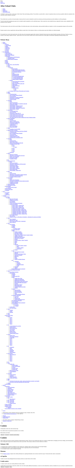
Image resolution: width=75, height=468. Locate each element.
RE (12, 260)
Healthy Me (12, 364)
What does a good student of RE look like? (18, 164)
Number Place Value (18, 278)
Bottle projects (12, 331)
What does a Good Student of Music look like (18, 174)
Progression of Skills (13, 135)
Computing (10, 100)
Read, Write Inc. (13, 222)
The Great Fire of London (19, 251)
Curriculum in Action (11, 185)
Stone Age (16, 297)
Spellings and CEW (16, 229)
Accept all (7, 434)
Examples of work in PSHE (15, 129)
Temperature (19, 248)
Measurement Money (18, 284)
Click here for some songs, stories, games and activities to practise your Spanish (24, 381)
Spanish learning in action (14, 136)
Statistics (16, 287)
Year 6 (13, 151)
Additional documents (14, 183)
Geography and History (16, 295)
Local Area (17, 296)
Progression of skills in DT (15, 122)
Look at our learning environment (16, 203)
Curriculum (7, 63)
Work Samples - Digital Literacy (16, 106)
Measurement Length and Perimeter (21, 281)
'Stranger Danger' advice (12, 393)
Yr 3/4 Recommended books (17, 77)
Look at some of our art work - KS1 (16, 115)
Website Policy (5, 417)
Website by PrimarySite (7, 420)
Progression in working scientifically (16, 97)
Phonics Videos (17, 228)
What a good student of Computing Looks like (18, 103)
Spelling (13, 86)
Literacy (9, 66)
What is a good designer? (14, 121)
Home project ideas (13, 126)
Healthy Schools (8, 406)
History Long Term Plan (14, 156)
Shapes (16, 241)
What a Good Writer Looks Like (18, 83)
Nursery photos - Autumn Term (18, 205)
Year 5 (13, 150)
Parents (4, 9)
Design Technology (11, 118)
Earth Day (12, 375)
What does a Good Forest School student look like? (19, 180)
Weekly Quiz (12, 335)
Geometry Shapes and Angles (20, 286)
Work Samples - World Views (15, 170)
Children (4, 195)
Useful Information (11, 387)
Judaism (16, 267)
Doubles (16, 239)
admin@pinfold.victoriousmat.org (10, 413)
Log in (1, 2)
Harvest (18, 262)
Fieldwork (12, 152)
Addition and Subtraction (19, 279)
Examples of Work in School (15, 176)
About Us (4, 43)
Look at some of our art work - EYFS (17, 114)
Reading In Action (15, 74)
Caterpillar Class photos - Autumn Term (19, 211)
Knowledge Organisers (14, 272)
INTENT (11, 119)
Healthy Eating (15, 365)
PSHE (9, 128)
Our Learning (12, 224)
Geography (10, 138)
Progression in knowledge (14, 98)
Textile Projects (13, 124)
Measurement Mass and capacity (21, 282)
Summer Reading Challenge (17, 79)
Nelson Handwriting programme (18, 81)
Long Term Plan (15, 82)
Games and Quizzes (13, 377)
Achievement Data (8, 53)
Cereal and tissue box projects (15, 326)
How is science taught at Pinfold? (16, 95)
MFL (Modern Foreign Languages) (18, 268)
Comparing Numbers (18, 232)
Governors (7, 190)
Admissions (7, 47)
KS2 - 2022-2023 (11, 400)
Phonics (13, 227)
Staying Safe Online (9, 189)
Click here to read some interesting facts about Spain (19, 382)
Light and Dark (17, 290)
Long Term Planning (14, 102)
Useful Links (12, 306)
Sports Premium (8, 188)
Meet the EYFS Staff (14, 198)
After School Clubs (6, 12)
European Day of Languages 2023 (16, 137)
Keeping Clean (15, 368)
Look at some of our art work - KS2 (16, 116)
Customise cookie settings (14, 434)
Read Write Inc (12, 202)
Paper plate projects (13, 328)
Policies (6, 61)
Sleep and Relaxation (16, 366)
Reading (11, 67)
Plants (16, 257)
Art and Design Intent (14, 111)
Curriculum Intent (13, 94)
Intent (11, 101)
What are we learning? (14, 200)
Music (9, 171)
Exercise (13, 367)
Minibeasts (17, 256)
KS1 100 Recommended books (18, 76)
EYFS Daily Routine (14, 214)
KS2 (15, 89)
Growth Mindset (13, 371)
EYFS (9, 65)
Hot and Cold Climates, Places (20, 254)
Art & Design (10, 110)
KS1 (15, 88)
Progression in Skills (13, 104)
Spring (11, 311)
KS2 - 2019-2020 (11, 401)
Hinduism (16, 266)
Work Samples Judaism (14, 166)
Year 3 (13, 148)
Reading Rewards (15, 75)
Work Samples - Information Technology (17, 107)
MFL (8, 379)
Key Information (6, 51)
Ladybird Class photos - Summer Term (19, 210)
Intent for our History (14, 154)
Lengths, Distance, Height (22, 245)
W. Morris (16, 305)
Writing (11, 80)
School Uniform (10, 389)
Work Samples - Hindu (14, 167)
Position (16, 249)
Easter (18, 265)
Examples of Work (13, 158)
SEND (6, 60)
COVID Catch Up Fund (12, 187)
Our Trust (7, 50)
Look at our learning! (14, 204)
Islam (11, 348)
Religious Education (11, 160)
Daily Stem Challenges (14, 336)
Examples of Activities (14, 182)
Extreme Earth (17, 298)
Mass (18, 246)
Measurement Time (18, 285)
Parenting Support (11, 394)
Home (4, 8)
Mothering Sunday (20, 264)
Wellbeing (9, 407)
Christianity (17, 261)
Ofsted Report (7, 52)
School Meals (10, 391)
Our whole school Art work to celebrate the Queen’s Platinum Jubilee (22, 117)
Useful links (12, 337)
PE (8, 159)
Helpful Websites (15, 87)
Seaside (16, 258)
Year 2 (13, 146)
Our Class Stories (13, 308)
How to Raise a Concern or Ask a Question (13, 408)
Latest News (7, 194)
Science (9, 93)
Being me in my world (14, 370)
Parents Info (5, 10)
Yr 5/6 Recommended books (17, 78)
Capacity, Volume (20, 247)
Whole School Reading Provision (18, 69)
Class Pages (7, 196)
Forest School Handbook (14, 179)
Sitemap (4, 415)
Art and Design (15, 303)
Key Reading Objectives (16, 71)
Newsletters (7, 192)
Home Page (2, 3)
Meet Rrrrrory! (12, 399)
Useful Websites (13, 374)
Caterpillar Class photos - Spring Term (19, 212)
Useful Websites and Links (15, 269)
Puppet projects (13, 327)
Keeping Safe (14, 369)
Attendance (10, 388)
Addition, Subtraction (18, 236)
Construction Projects (14, 123)
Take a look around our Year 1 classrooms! (18, 221)
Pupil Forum (7, 395)
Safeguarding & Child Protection (14, 57)
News (4, 191)
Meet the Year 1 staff (13, 220)
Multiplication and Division (20, 237)
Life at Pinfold (7, 384)
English (9, 383)
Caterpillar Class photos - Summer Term (19, 213)
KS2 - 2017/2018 (11, 402)
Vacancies (7, 49)
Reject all (2, 434)
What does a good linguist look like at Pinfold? (18, 131)
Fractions (16, 283)
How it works (10, 396)
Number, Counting (18, 231)
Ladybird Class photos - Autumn (18, 208)
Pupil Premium (8, 186)
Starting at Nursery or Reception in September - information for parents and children (25, 216)
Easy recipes (12, 330)
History (9, 153)
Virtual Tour (7, 48)
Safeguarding (7, 56)
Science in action (13, 99)
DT (8, 324)
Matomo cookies (6, 453)
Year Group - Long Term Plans (13, 64)
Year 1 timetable (13, 219)
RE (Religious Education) (17, 300)
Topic (13, 250)
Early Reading (15, 68)
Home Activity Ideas (9, 315)
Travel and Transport (18, 255)
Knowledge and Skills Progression (16, 175)
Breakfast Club (10, 390)
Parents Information (11, 184)
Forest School (10, 177)
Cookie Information (6, 416)
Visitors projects (13, 403)
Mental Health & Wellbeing (13, 59)
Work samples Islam (13, 169)
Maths (9, 92)
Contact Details (8, 45)
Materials (16, 252)
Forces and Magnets (18, 292)
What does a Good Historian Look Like (17, 155)
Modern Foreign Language (12, 130)
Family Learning (8, 404)
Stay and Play (12, 215)
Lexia (13, 73)
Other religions (12, 352)
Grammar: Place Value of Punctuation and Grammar (19, 91)
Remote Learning (8, 405)
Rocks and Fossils (18, 291)
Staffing (6, 46)
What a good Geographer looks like (16, 142)
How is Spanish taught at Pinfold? (16, 133)
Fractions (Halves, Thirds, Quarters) (21, 240)
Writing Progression (16, 85)
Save (11, 466)
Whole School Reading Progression (18, 70)
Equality (6, 62)
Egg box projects (13, 332)
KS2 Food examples (13, 125)
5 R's (11, 372)
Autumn (11, 310)
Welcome (7, 44)
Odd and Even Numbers (19, 238)
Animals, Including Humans (20, 259)
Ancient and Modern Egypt (20, 299)
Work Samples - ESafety (14, 109)
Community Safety (11, 58)
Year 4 (13, 149)
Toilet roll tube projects (14, 333)
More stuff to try (13, 354)
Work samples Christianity (15, 168)
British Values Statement (9, 55)
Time (15, 243)
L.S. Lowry (17, 304)
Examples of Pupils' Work (14, 143)
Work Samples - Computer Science (16, 105)
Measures (16, 244)
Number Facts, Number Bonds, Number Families (24, 234)
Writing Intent (14, 84)
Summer (11, 312)
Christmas (19, 263)
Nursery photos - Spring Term (17, 206)
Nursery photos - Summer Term (18, 207)
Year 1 (13, 144)
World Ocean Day (13, 376)
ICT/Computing (15, 301)
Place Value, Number (18, 233)
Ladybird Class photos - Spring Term (19, 209)
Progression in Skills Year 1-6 (15, 113)
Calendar (6, 193)
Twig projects (12, 329)
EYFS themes (12, 201)
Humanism (12, 350)
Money (16, 242)
